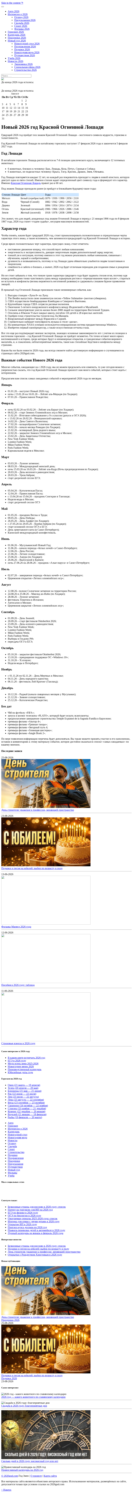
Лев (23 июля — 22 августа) (23, 1096)
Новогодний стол (17, 1134)
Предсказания (15, 1164)
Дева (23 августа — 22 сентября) (26, 1099)
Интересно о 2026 (18, 1128)
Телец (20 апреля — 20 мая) (23, 1088)
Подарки (13, 1155)
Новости (12, 1140)
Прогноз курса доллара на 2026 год (27, 1227)
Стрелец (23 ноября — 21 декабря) (27, 1108)
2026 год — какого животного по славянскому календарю (33, 1397)
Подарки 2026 (9, 1378)
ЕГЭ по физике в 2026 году (23, 1212)
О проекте (36, 1475)
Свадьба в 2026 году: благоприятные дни (24, 1405)
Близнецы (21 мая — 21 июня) (24, 1091)
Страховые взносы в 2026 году (18, 1043)
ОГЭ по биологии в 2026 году (24, 1215)
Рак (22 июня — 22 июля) (22, 1093)
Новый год (14, 1169)
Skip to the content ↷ (12, 2)
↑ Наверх (6, 1489)
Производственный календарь (24, 1069)
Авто (10, 1122)
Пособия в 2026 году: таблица (18, 985)
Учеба (11, 1175)
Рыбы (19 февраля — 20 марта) (25, 1117)
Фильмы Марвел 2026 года (16, 926)
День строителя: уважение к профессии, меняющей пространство (37, 810)
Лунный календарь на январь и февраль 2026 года (35, 1233)
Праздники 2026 (10, 1320)
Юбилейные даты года (20, 1072)
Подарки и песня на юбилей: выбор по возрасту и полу (32, 868)
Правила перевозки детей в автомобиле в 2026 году (36, 1230)
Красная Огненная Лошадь (26, 183)
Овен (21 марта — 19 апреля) (24, 1085)
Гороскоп (13, 1125)
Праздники (14, 1161)
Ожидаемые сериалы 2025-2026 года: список (32, 1218)
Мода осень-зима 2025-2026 (23, 1063)
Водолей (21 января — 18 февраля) (27, 1114)
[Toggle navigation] (2, 6)
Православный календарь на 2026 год (22, 1470)
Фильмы (12, 1172)
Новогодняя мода (17, 1137)
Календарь (13, 1131)
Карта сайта (50, 1475)
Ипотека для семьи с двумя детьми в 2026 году (34, 1221)
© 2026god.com (9, 1475)
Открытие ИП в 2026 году (22, 1224)
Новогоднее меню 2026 (21, 1066)
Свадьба (12, 1146)
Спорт (11, 1149)
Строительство (16, 1152)
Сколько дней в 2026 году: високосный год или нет (29, 1461)
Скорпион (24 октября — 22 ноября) (28, 1105)
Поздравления (16, 1158)
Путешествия (15, 1166)
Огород (12, 1143)
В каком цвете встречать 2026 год (26, 1057)
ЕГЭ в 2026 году (17, 1060)
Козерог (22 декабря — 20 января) (26, 1111)
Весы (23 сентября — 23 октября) (26, 1102)
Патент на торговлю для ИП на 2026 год (30, 1209)
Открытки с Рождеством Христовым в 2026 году (35, 1254)
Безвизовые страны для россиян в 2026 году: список (37, 1206)
